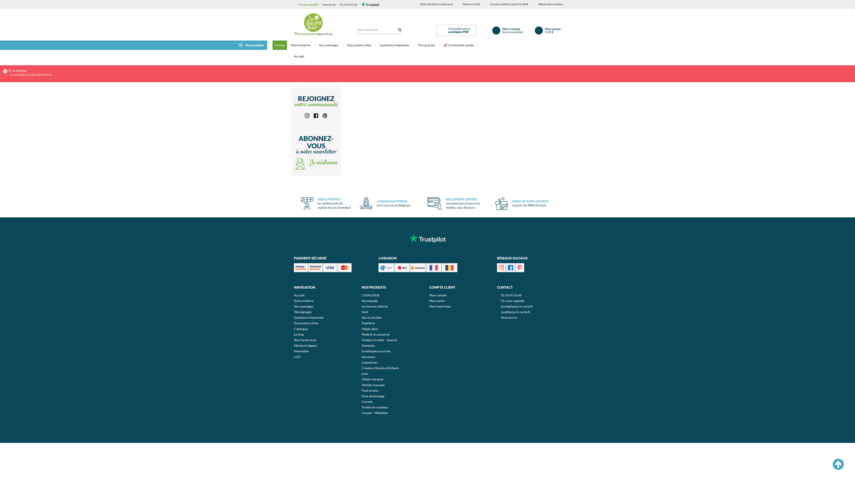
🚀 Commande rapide (459, 45)
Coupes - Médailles (375, 413)
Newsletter (301, 351)
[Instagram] (307, 115)
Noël (365, 312)
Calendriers (370, 362)
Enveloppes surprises (376, 351)
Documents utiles (359, 45)
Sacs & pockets (372, 317)
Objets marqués (372, 379)
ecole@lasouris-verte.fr (517, 306)
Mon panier (437, 301)
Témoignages (303, 312)
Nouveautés (370, 301)
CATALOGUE (371, 295)
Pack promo (370, 390)
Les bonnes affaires (375, 306)
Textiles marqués (373, 385)
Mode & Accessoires (376, 334)
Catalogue (301, 329)
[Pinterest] (325, 115)
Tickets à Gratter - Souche (379, 340)
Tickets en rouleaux (375, 407)
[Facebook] (316, 115)
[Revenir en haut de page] (838, 464)
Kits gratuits (426, 45)
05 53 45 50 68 (348, 4)
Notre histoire (300, 45)
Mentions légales (305, 345)
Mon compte (438, 295)
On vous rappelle (308, 4)
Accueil (299, 56)
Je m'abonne (322, 163)
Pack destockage (373, 396)
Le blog (280, 45)
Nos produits (255, 45)
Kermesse (368, 357)
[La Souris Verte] (313, 22)
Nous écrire (329, 4)
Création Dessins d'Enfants (380, 368)
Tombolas (368, 345)
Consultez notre (459, 30)
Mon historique (440, 306)
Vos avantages (328, 45)
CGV (297, 357)
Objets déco (370, 329)
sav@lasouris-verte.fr (515, 312)
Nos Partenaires (305, 340)
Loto (365, 373)
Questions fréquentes (394, 45)
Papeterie (368, 323)
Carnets (367, 402)
